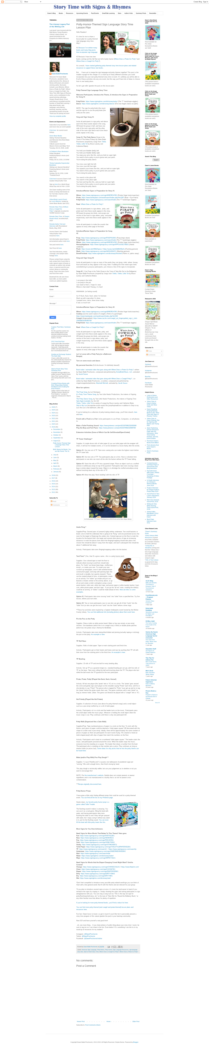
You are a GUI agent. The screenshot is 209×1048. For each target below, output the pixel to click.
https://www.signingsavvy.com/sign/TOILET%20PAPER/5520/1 (108, 847)
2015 (53, 484)
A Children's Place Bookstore (58, 151)
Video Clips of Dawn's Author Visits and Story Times (152, 404)
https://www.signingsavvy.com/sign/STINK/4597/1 (99, 845)
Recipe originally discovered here (89, 784)
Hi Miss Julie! (150, 621)
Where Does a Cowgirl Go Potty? (87, 61)
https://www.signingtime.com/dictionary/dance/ (98, 104)
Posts (54, 501)
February (56, 469)
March (55, 466)
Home (109, 1021)
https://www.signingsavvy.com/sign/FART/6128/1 (97, 836)
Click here (52, 130)
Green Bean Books (55, 136)
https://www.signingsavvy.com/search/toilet (101, 200)
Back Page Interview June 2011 (151, 521)
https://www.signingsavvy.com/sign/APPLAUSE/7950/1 (109, 244)
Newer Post (81, 1021)
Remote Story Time (55, 207)
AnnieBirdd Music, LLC (124, 372)
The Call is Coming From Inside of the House (151, 624)
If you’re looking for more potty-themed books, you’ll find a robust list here (102, 903)
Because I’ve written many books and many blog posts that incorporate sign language (86, 50)
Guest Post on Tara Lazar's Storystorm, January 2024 (153, 495)
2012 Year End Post (57, 341)
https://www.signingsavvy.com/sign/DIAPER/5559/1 (100, 871)
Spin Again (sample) (83, 401)
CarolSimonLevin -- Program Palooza (151, 597)
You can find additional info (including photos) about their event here (111, 612)
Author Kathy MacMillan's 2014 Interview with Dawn (152, 514)
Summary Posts (141, 13)
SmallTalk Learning (108, 13)
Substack (148, 364)
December (57, 429)
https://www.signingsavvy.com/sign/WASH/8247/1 (98, 251)
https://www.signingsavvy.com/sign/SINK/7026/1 (98, 842)
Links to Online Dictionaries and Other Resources (152, 397)
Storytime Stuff (151, 649)
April (55, 463)
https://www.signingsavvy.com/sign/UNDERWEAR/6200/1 (105, 851)
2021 (53, 421)
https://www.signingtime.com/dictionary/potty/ (102, 101)
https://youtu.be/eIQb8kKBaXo (114, 249)
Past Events (95, 13)
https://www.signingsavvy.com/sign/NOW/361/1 (97, 838)
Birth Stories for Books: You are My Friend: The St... (62, 450)
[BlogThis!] (115, 947)
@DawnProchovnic (91, 934)
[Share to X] (117, 947)
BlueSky (147, 376)
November (57, 432)
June (55, 457)
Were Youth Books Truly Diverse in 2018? (151, 663)
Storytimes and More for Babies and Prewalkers (152, 613)
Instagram (148, 370)
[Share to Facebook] (119, 947)
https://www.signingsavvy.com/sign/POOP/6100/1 (98, 238)
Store (119, 13)
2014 (53, 486)
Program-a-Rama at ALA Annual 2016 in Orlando (151, 696)
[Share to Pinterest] (121, 947)
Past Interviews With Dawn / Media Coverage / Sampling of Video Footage (153, 474)
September (57, 438)
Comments (56, 505)
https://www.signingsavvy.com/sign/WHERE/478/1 (99, 195)
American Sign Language (89, 949)
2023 (53, 415)
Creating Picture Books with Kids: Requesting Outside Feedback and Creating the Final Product (60, 386)
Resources (69, 13)
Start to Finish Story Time (91, 951)
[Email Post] (108, 946)
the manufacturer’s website (94, 775)
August (55, 441)
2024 (53, 413)
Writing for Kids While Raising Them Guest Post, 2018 (152, 506)
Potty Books (100, 949)
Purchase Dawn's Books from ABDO (153, 441)
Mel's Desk (149, 671)
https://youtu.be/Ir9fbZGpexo (92, 249)
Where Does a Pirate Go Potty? (125, 59)
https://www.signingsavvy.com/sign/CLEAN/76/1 (98, 869)
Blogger (135, 1042)
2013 (53, 489)
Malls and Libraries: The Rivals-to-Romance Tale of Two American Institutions (151, 586)
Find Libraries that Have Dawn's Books (153, 446)
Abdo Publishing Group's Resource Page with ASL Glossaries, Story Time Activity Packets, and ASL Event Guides (153, 433)
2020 (53, 424)
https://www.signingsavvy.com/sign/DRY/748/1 (96, 876)
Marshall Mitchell (102, 383)
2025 (53, 410)
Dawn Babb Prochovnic (60, 74)
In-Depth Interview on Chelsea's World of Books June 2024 (153, 482)
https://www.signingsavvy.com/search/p (122, 849)
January (56, 472)
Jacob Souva (83, 374)
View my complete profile (57, 116)
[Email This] (112, 947)
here (135, 412)
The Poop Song (81, 392)
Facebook (148, 383)
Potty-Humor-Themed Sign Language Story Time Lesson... (62, 445)
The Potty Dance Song (84, 399)
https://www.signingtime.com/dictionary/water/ (98, 856)
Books (61, 13)
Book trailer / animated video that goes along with (105, 370)
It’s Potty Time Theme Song (86, 394)
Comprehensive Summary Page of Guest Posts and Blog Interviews (153, 465)
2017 (53, 478)
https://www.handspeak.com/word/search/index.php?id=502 (97, 316)
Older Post (135, 1021)
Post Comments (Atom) (92, 1025)
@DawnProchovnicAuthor (93, 938)
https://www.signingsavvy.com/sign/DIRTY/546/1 (98, 874)
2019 (53, 427)
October (56, 435)
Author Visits (128, 13)
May (54, 460)
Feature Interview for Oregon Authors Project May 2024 (153, 489)
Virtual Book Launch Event (58, 199)
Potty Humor (108, 949)
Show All (157, 702)
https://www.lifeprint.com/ (130, 867)
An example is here (98, 634)
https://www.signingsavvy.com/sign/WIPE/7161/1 (98, 858)
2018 (53, 475)
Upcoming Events (82, 13)
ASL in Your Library (152, 560)
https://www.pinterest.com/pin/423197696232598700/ (117, 428)
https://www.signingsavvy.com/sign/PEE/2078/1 (97, 840)
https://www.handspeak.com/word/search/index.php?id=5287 (103, 197)
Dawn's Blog (51, 13)
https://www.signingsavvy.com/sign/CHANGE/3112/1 (101, 867)
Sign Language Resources (121, 949)
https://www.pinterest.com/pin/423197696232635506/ (118, 425)
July (54, 455)
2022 (53, 418)
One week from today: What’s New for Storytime (151, 641)
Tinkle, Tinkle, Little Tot (120, 273)
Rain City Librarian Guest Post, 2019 (153, 500)
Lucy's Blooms (56, 201)
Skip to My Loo (81, 405)
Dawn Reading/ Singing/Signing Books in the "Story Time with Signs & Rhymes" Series (153, 412)
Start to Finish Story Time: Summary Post (59, 369)
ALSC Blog (149, 581)
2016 (53, 481)
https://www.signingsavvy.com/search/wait (95, 853)
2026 (53, 407)
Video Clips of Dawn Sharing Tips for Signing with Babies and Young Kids (153, 422)
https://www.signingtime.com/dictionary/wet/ (95, 878)
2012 (53, 492)
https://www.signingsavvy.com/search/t (93, 849)
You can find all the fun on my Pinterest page (97, 797)
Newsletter (152, 13)
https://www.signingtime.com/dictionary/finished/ (105, 253)
